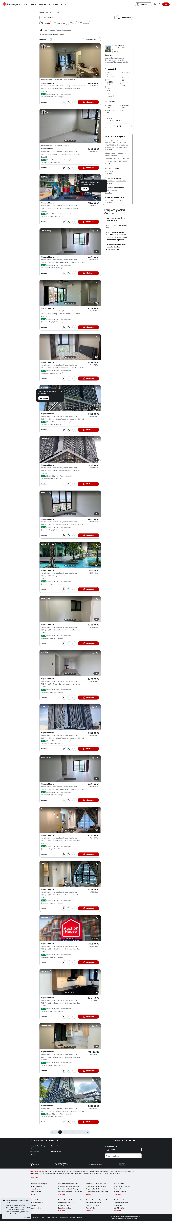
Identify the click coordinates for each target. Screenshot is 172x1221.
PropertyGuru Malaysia (38, 1184)
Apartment (108, 147)
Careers (32, 1154)
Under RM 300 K (121, 181)
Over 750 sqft (109, 200)
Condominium (123, 145)
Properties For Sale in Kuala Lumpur (70, 1191)
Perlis (106, 171)
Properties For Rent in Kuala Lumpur (97, 1191)
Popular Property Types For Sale (70, 1200)
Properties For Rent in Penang (96, 1189)
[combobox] (77, 17)
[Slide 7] (74, 140)
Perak (111, 171)
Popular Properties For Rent (96, 1184)
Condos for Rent (91, 1205)
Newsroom (54, 1149)
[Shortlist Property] (97, 46)
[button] (41, 30)
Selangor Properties (120, 1189)
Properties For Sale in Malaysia (68, 1186)
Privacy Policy (25, 1207)
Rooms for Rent (91, 1208)
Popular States (119, 1184)
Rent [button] (32, 4)
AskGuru (33, 1205)
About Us (33, 1149)
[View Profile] (47, 46)
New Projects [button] (43, 4)
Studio (107, 190)
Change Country (111, 1146)
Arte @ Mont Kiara (119, 1208)
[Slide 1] (65, 140)
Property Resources (37, 1200)
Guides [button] (55, 4)
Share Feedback (56, 1151)
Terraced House (113, 145)
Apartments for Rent (92, 1202)
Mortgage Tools (35, 1202)
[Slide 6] (73, 140)
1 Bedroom (114, 190)
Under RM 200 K (109, 181)
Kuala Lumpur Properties (122, 1186)
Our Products (34, 1151)
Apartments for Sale (64, 1202)
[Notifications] (159, 4)
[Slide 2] (66, 140)
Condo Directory (35, 1189)
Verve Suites (118, 1205)
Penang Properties (120, 1191)
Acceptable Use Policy (37, 1217)
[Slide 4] (70, 938)
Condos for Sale (63, 1205)
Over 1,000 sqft (119, 200)
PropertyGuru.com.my (37, 1171)
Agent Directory (35, 1191)
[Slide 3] (68, 140)
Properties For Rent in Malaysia (96, 1186)
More (62, 4)
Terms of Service (51, 1217)
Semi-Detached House (119, 147)
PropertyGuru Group (37, 1146)
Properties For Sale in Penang (68, 1189)
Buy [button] (25, 4)
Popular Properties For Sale (68, 1184)
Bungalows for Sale (64, 1208)
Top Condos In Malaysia (122, 1200)
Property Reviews (36, 1186)
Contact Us (55, 1146)
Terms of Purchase (76, 1217)
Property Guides (35, 1208)
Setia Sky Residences (121, 1202)
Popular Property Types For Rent (97, 1200)
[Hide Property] (93, 46)
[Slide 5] (71, 140)
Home (41, 12)
